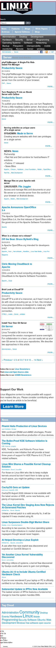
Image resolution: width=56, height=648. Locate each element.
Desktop (4, 525)
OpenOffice (46, 169)
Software (28, 42)
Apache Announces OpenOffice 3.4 (19, 209)
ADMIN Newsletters (23, 375)
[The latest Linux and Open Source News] (46, 52)
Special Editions (22, 31)
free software (17, 251)
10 (30, 359)
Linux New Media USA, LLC (46, 646)
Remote (19, 48)
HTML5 (4, 314)
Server (30, 48)
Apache (6, 169)
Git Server (7, 326)
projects (13, 446)
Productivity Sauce (12, 68)
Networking (41, 42)
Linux (8, 525)
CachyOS (11, 490)
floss (9, 251)
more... (50, 86)
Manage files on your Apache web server (19, 181)
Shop (37, 31)
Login (52, 52)
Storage (13, 429)
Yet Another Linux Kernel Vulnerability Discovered (22, 556)
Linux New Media (36, 251)
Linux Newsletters (22, 369)
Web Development (17, 173)
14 (35, 359)
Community (29, 612)
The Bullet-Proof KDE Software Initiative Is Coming (24, 442)
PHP (3, 83)
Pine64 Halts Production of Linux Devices (24, 426)
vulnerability (19, 543)
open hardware (6, 429)
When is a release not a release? (17, 235)
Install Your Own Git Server (14, 323)
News (3, 28)
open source (45, 622)
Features (16, 28)
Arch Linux (5, 490)
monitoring (7, 48)
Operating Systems (11, 42)
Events (5, 616)
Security (17, 510)
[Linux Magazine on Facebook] (41, 52)
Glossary (5, 646)
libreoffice (26, 251)
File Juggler (24, 186)
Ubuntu (4, 577)
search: (3, 19)
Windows (21, 622)
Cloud (10, 281)
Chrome (13, 169)
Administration (6, 349)
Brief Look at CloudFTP (12, 289)
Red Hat (6, 173)
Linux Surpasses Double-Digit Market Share (25, 522)
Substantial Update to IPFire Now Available (25, 589)
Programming (10, 619)
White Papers (41, 28)
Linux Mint (19, 469)
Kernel (13, 469)
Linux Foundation (30, 169)
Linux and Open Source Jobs (16, 372)
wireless (41, 48)
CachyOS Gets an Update (16, 487)
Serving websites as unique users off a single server (19, 128)
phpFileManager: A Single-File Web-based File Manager (18, 63)
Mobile (39, 169)
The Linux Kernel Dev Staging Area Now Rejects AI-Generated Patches (28, 506)
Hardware (20, 169)
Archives (5, 31)
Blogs (27, 28)
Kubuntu (7, 446)
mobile (47, 45)
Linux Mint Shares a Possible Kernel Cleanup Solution (26, 465)
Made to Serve (25, 133)
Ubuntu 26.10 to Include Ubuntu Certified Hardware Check (24, 573)
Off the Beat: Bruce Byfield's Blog (20, 239)
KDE (3, 446)
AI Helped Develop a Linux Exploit (20, 539)
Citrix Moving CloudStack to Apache (17, 265)
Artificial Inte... (6, 510)
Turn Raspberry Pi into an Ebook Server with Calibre (17, 93)
